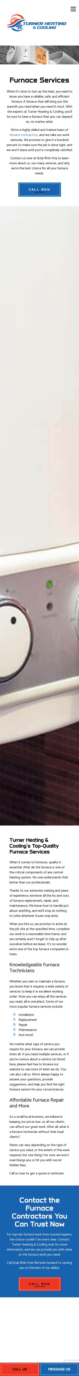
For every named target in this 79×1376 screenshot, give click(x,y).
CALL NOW (39, 189)
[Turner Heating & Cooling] (36, 23)
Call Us (19, 1369)
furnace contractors (24, 135)
